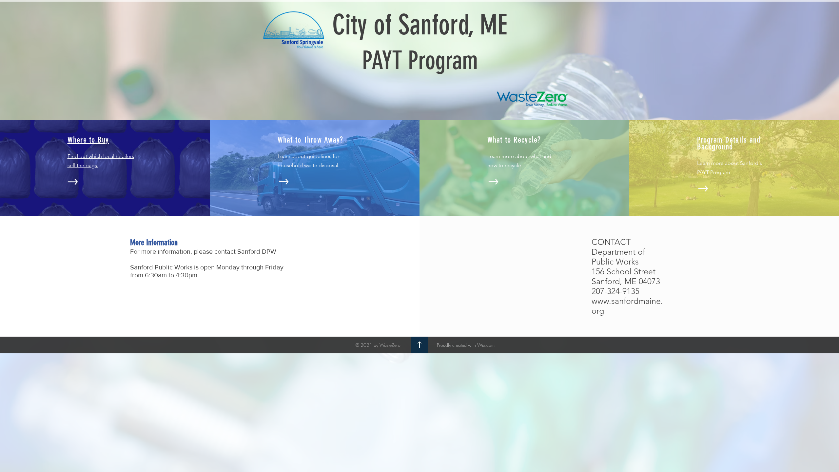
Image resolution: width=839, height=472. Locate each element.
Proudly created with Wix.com (466, 345)
